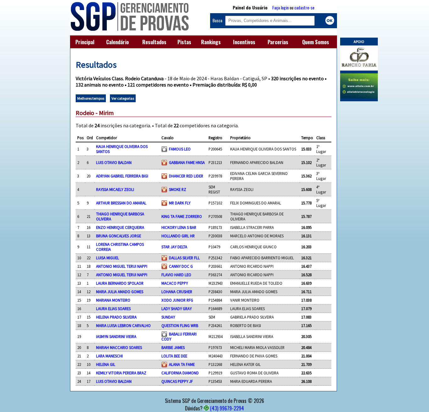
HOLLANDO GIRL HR (178, 235)
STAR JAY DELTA (174, 246)
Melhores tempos (90, 98)
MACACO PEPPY (174, 283)
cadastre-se (304, 7)
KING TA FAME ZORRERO (181, 216)
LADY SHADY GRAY (176, 308)
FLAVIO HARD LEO (176, 274)
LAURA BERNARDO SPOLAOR (120, 283)
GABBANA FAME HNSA (187, 162)
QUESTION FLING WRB (179, 325)
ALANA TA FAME (182, 364)
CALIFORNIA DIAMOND (180, 372)
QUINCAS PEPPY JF (177, 381)
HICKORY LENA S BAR (178, 227)
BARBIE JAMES (173, 347)
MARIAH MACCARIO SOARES (119, 347)
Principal (84, 42)
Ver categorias (122, 98)
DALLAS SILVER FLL (184, 257)
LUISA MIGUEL (107, 257)
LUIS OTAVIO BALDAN (114, 162)
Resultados (154, 42)
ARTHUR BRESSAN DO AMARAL (121, 202)
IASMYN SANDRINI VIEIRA (116, 336)
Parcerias (278, 42)
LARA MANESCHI (109, 355)
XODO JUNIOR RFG (177, 300)
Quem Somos (315, 42)
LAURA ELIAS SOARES (113, 308)
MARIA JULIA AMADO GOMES (119, 291)
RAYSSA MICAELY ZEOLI (115, 189)
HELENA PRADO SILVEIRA (116, 317)
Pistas (184, 42)
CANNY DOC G (181, 266)
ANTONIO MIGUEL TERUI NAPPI (121, 266)
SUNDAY (168, 317)
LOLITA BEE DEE (174, 355)
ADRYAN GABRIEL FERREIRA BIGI (122, 175)
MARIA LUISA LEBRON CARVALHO (123, 325)
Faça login (280, 7)
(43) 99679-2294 (227, 408)
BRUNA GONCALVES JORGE (118, 235)
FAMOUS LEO (180, 148)
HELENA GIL (105, 364)
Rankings (211, 42)
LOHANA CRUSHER (176, 291)
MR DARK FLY (179, 202)
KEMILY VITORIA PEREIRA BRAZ (121, 372)
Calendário (117, 42)
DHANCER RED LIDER (186, 175)
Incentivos (244, 42)
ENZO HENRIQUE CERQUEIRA (120, 227)
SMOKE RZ (177, 189)
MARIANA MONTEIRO (113, 300)
